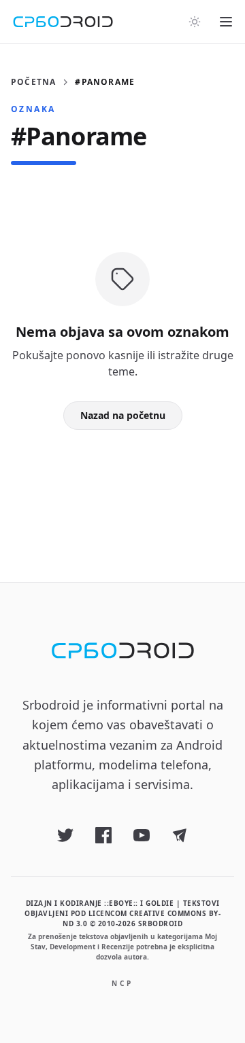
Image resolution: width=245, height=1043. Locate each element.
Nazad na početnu (122, 415)
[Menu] (226, 21)
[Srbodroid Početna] (63, 21)
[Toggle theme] (194, 22)
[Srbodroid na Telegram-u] (180, 835)
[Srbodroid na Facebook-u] (103, 835)
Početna (33, 82)
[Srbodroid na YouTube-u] (141, 835)
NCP (122, 983)
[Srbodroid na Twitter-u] (65, 835)
